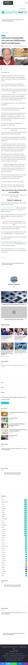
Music (3, 527)
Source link (3, 257)
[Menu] (1, 3)
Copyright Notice (19, 653)
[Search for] (26, 3)
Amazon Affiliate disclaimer (11, 660)
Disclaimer (7, 653)
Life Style (4, 560)
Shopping (4, 529)
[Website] (14, 286)
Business (4, 571)
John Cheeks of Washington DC (8, 208)
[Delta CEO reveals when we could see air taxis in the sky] (21, 346)
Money (3, 512)
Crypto (3, 506)
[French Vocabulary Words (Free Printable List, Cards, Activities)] (4, 431)
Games (3, 567)
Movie (3, 539)
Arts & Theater (5, 546)
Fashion (3, 550)
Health (3, 533)
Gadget (3, 514)
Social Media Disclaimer (19, 657)
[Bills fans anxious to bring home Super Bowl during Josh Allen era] (7, 331)
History (3, 554)
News (3, 520)
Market (3, 510)
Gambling (4, 508)
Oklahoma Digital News (7, 46)
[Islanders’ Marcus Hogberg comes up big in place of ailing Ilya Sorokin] (21, 331)
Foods (3, 569)
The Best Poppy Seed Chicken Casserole (18, 412)
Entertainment (5, 502)
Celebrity (4, 556)
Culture (3, 543)
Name (2, 382)
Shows (7, 32)
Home (3, 32)
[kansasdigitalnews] (8, 3)
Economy (4, 552)
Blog (3, 573)
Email (2, 387)
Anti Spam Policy (5, 655)
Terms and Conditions (8, 657)
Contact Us (20, 660)
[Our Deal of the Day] (4, 419)
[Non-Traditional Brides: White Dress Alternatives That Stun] (4, 425)
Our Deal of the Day (13, 418)
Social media (4, 518)
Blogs (3, 575)
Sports (3, 523)
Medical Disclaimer (13, 655)
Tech (3, 499)
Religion (3, 558)
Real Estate (4, 525)
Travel (3, 565)
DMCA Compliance (22, 655)
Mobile (3, 516)
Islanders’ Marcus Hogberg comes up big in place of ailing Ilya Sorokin (20, 337)
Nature (3, 548)
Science (3, 531)
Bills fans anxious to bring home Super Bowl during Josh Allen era (6, 337)
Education (4, 535)
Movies (3, 537)
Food (3, 541)
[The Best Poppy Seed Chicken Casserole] (4, 414)
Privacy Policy (12, 653)
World (3, 562)
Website (2, 392)
